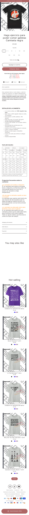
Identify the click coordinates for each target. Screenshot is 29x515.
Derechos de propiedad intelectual (12, 493)
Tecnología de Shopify (19, 500)
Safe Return (5, 226)
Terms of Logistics (10, 495)
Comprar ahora (14, 69)
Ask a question (5, 87)
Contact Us (16, 490)
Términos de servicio (21, 492)
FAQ (22, 490)
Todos (14, 478)
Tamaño (14, 47)
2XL (24, 50)
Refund (22, 493)
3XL (9, 55)
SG (19, 50)
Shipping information (7, 222)
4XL (14, 55)
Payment (4, 231)
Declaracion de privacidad (9, 492)
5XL (19, 55)
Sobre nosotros (9, 490)
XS (4, 50)
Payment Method (19, 495)
